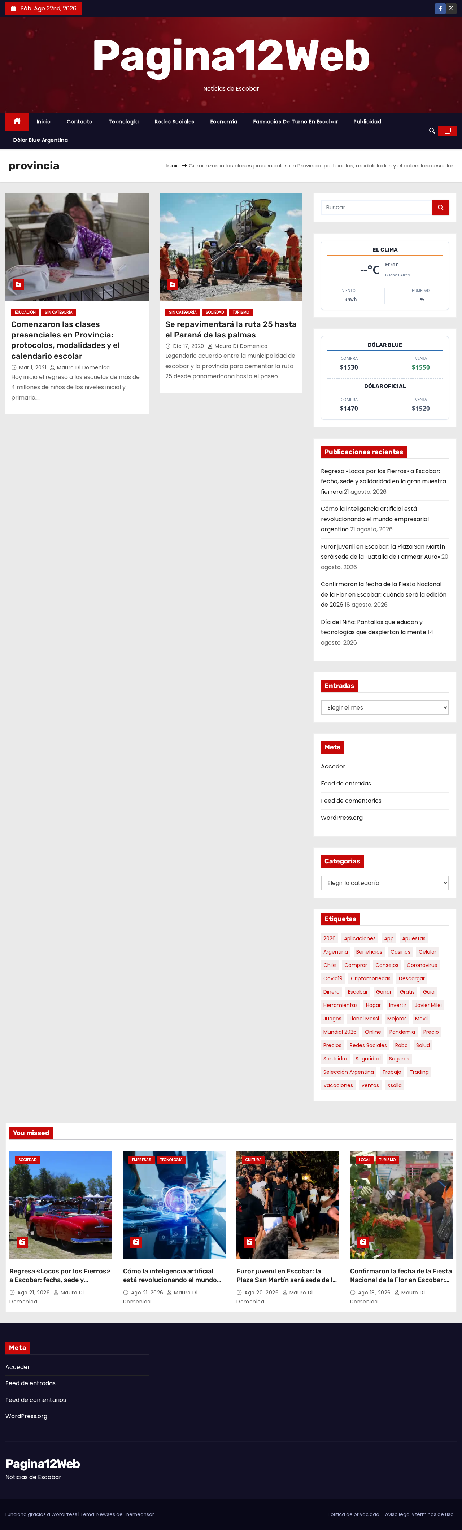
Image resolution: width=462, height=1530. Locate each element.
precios (332, 1045)
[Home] (17, 122)
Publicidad (367, 121)
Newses (105, 1514)
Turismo (241, 312)
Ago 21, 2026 (34, 1292)
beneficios (369, 951)
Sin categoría (59, 312)
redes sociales (368, 1045)
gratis (407, 991)
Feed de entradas (346, 783)
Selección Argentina (348, 1072)
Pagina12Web (230, 55)
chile (329, 965)
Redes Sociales (175, 121)
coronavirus (422, 965)
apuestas (414, 938)
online (373, 1032)
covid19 (333, 978)
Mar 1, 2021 (33, 367)
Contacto (80, 121)
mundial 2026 (340, 1032)
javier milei (428, 1005)
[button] (432, 131)
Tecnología (124, 121)
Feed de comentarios (351, 801)
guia (429, 991)
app (389, 938)
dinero (331, 991)
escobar (358, 991)
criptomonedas (371, 978)
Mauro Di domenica (83, 367)
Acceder (333, 766)
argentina (335, 951)
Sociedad (215, 312)
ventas (370, 1085)
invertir (397, 1005)
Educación (25, 312)
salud (423, 1045)
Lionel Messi (364, 1018)
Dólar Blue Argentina (40, 140)
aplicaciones (360, 938)
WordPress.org (342, 818)
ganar (384, 991)
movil (421, 1018)
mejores (397, 1018)
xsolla (394, 1085)
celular (427, 951)
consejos (386, 965)
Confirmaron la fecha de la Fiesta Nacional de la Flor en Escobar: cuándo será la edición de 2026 (383, 594)
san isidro (335, 1058)
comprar (355, 965)
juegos (332, 1018)
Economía (223, 121)
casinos (400, 951)
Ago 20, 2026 (262, 1292)
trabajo (391, 1072)
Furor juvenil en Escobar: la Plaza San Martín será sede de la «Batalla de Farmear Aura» (286, 1280)
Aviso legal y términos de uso (419, 1514)
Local (364, 1160)
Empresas (141, 1160)
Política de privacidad (353, 1514)
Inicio (44, 121)
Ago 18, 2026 (375, 1292)
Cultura (253, 1160)
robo (401, 1045)
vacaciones (338, 1085)
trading (419, 1072)
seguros (399, 1058)
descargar (412, 978)
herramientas (340, 1005)
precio (431, 1032)
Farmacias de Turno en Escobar (295, 121)
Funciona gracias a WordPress (41, 1514)
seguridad (368, 1058)
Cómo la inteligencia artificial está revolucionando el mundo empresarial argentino (375, 519)
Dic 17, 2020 (189, 346)
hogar (373, 1005)
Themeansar (139, 1514)
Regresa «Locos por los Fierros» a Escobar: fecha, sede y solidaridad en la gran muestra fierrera (383, 481)
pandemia (402, 1032)
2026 (329, 938)
